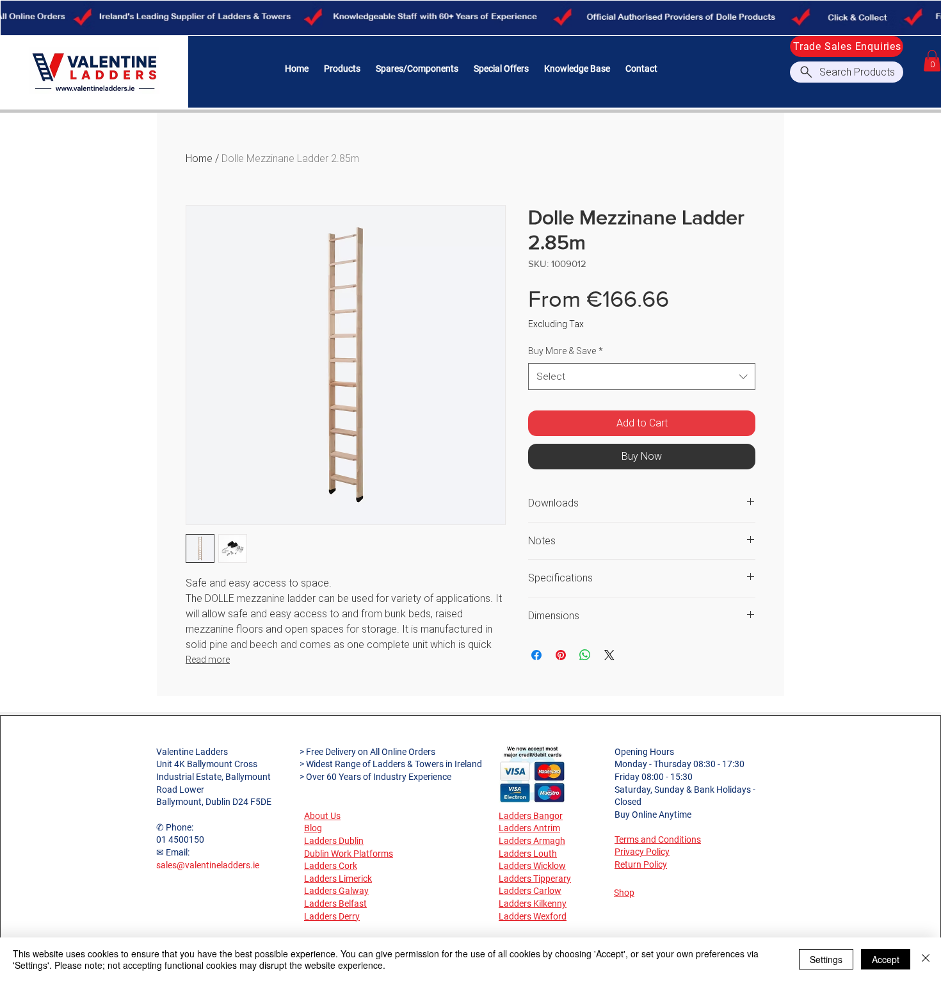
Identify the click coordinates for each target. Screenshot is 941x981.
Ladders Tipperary (535, 878)
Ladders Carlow (530, 891)
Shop (624, 893)
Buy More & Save (565, 351)
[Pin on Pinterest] (560, 655)
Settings (826, 959)
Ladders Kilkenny (533, 903)
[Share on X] (609, 655)
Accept (885, 959)
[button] (342, 68)
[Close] (925, 959)
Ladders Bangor (531, 816)
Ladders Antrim (529, 828)
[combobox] (641, 376)
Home (199, 158)
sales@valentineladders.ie (207, 865)
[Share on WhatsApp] (585, 655)
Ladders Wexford (533, 916)
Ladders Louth (528, 853)
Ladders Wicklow (532, 866)
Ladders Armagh (532, 841)
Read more (208, 659)
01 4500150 (180, 839)
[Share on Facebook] (536, 655)
